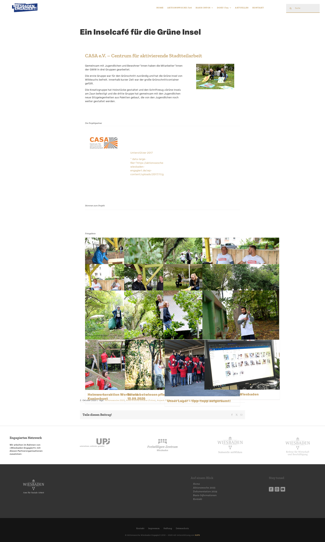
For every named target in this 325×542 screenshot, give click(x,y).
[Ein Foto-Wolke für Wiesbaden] (242, 365)
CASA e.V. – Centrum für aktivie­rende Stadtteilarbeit (143, 55)
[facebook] (271, 489)
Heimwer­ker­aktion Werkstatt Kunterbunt (113, 396)
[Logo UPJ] (94, 432)
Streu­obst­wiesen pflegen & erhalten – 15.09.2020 (160, 396)
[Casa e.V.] (103, 136)
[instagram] (277, 489)
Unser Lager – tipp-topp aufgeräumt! (199, 401)
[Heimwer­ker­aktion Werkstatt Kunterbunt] (122, 365)
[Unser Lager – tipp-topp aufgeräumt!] (202, 368)
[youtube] (283, 489)
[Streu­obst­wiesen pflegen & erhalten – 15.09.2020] (162, 365)
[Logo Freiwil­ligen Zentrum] (162, 432)
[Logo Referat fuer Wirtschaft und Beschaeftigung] (297, 436)
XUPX (197, 535)
